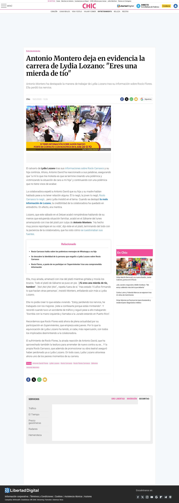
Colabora (166, 6)
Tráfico (32, 408)
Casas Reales (65, 11)
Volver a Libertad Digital (125, 6)
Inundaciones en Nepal (82, 1)
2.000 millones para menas (98, 1)
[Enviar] (131, 99)
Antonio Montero (32, 367)
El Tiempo (34, 414)
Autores (88, 496)
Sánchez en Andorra (67, 1)
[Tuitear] (126, 99)
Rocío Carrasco (66, 363)
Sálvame (94, 363)
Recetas (125, 11)
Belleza (117, 11)
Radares (33, 428)
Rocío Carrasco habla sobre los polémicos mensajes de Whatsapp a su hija (64, 251)
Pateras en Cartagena (124, 1)
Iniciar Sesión (176, 6)
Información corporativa (16, 496)
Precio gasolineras (35, 421)
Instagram (147, 497)
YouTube (152, 497)
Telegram (165, 497)
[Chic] (89, 6)
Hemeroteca (35, 435)
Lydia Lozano (54, 363)
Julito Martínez (112, 1)
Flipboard (161, 497)
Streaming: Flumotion (44, 500)
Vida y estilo (77, 11)
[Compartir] (122, 99)
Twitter (142, 497)
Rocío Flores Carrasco (81, 363)
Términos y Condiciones (41, 496)
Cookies (59, 496)
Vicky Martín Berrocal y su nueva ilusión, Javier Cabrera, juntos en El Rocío (133, 278)
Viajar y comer (90, 11)
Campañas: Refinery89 (12, 500)
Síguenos (148, 99)
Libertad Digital (70, 490)
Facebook (138, 497)
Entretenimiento (105, 11)
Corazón (54, 11)
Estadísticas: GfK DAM (28, 500)
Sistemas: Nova (58, 500)
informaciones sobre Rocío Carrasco (84, 168)
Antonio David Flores (40, 363)
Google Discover (156, 497)
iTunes (170, 497)
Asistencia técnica (73, 496)
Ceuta (58, 1)
